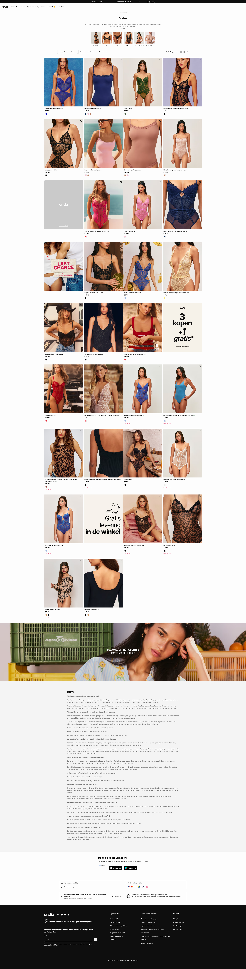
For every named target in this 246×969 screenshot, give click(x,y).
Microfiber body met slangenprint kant (174, 170)
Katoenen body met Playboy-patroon (135, 354)
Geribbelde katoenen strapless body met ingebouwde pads (102, 479)
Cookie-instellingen (147, 943)
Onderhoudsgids (177, 926)
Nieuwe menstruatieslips (124, 1)
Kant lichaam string (50, 415)
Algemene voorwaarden (148, 926)
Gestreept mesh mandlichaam (54, 108)
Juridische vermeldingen (148, 922)
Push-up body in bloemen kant (54, 545)
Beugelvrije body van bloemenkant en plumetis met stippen (102, 415)
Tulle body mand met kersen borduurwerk (96, 231)
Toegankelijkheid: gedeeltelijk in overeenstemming (155, 936)
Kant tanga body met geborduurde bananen (176, 292)
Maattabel (113, 939)
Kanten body (128, 108)
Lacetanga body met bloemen (54, 354)
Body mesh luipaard (169, 545)
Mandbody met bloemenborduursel (174, 479)
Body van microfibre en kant (132, 170)
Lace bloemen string (51, 170)
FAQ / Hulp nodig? (115, 922)
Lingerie (125, 12)
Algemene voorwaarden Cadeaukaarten (152, 929)
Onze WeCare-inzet (178, 922)
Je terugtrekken (114, 929)
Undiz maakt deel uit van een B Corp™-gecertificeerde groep (150, 894)
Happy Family (151, 1)
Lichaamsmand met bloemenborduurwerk (175, 108)
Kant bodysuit (128, 479)
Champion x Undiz (96, 1)
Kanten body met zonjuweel (132, 292)
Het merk (175, 919)
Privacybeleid (145, 933)
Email (45, 935)
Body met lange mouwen (52, 609)
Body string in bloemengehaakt (133, 415)
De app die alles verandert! (117, 933)
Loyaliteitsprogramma (116, 936)
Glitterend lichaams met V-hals (93, 354)
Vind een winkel (114, 919)
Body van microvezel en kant (92, 108)
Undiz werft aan (177, 929)
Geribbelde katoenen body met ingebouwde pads (178, 415)
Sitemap (143, 939)
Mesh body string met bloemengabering (175, 231)
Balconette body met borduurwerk (134, 545)
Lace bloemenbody (129, 231)
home (120, 12)
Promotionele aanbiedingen (149, 919)
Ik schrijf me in (116, 896)
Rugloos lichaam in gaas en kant (93, 292)
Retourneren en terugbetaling (118, 926)
